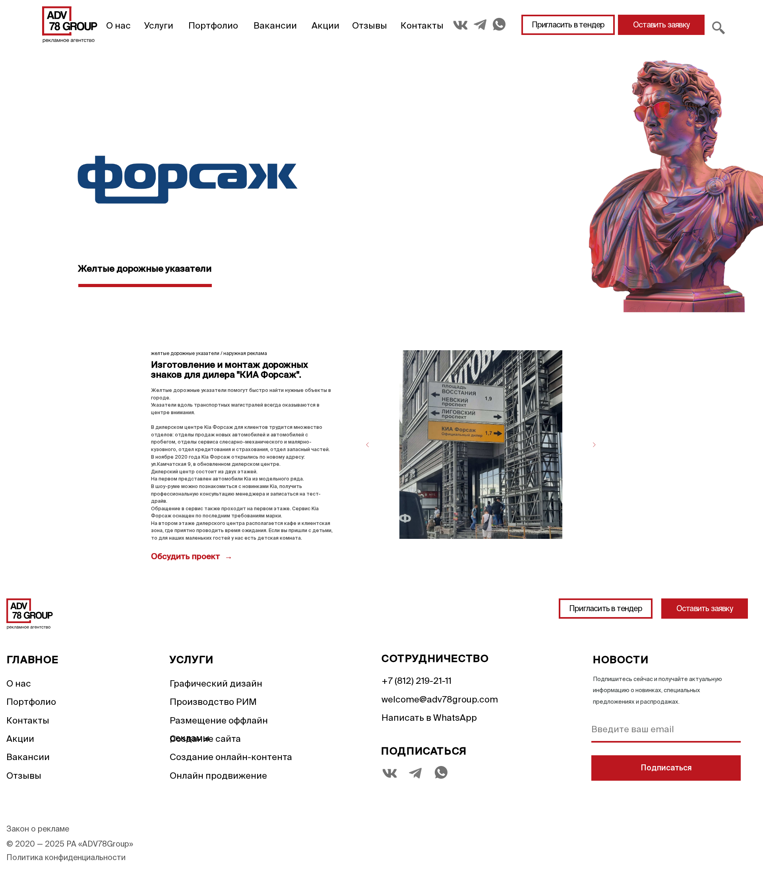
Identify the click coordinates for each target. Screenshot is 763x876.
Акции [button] (325, 25)
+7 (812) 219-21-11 (416, 680)
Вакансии (275, 25)
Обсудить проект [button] (186, 557)
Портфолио (213, 25)
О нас (118, 25)
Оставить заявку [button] (661, 24)
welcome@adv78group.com (440, 699)
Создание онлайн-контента (231, 757)
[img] (69, 24)
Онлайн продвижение (218, 775)
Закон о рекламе (37, 828)
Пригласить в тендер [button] (568, 24)
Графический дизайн (216, 683)
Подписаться (666, 768)
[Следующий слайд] (594, 445)
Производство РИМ (213, 701)
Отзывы (369, 25)
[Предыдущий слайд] (368, 445)
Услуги (158, 25)
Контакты (422, 25)
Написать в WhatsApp (429, 717)
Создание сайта (205, 738)
